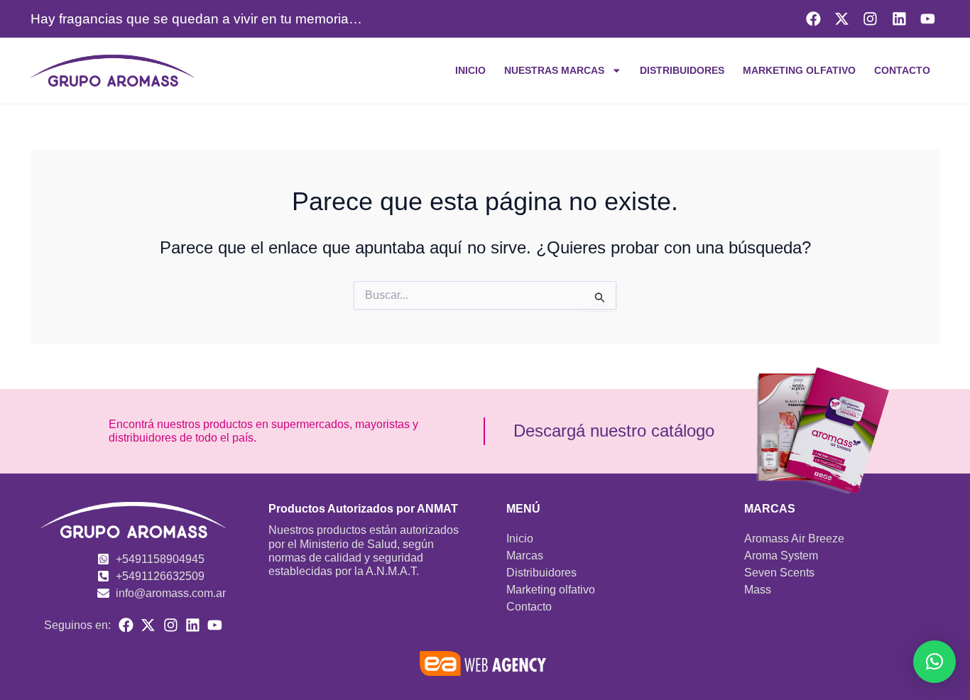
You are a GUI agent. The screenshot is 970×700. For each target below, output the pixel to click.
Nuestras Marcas (554, 70)
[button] (934, 661)
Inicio (470, 70)
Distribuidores (682, 70)
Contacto (902, 70)
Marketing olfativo (799, 70)
